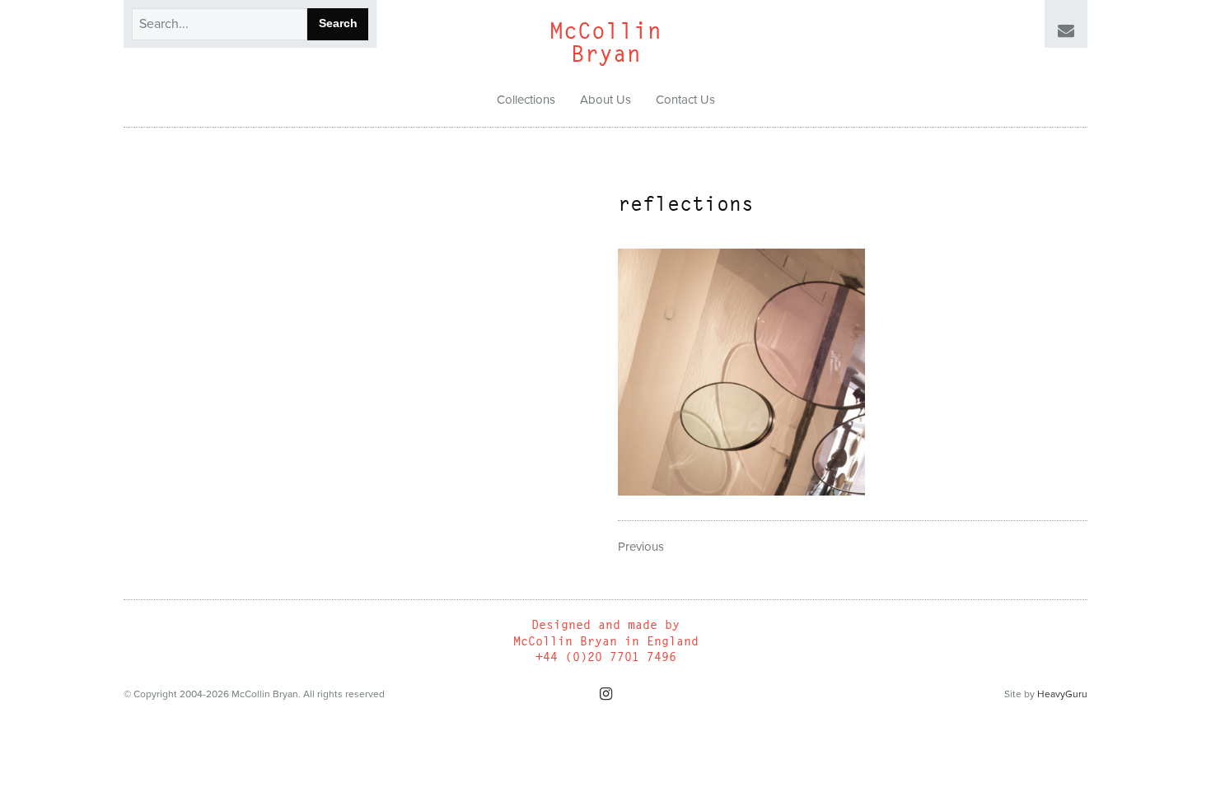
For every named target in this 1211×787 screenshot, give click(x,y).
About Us (605, 99)
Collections (526, 99)
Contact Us (685, 99)
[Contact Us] (1066, 31)
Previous (641, 546)
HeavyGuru (1062, 694)
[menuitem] (526, 100)
